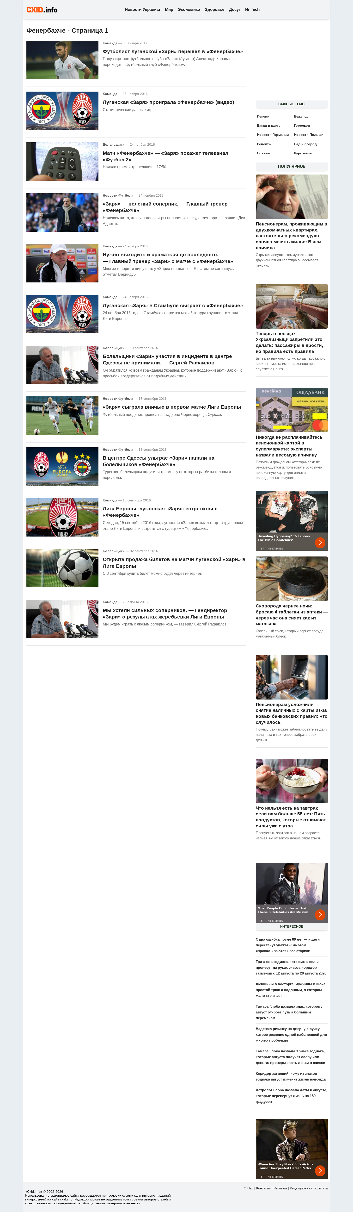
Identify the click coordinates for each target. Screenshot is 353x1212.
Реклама (280, 1188)
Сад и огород (305, 144)
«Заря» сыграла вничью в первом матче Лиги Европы (172, 407)
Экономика (189, 9)
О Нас (248, 1188)
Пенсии (263, 116)
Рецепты (264, 144)
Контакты (263, 1188)
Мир (169, 9)
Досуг (234, 9)
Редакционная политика (309, 1188)
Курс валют (304, 153)
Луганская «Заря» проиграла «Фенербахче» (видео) (168, 102)
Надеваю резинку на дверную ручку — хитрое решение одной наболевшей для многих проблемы (291, 1034)
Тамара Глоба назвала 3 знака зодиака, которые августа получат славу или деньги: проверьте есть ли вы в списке (290, 1057)
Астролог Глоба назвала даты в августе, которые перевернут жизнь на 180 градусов (291, 1096)
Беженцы (302, 116)
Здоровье (214, 9)
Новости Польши (308, 135)
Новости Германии (273, 135)
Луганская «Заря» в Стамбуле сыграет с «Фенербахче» (173, 305)
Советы (263, 153)
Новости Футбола (118, 195)
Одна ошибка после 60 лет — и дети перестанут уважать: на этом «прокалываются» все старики (288, 945)
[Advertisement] (289, 63)
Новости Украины (142, 9)
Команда (110, 43)
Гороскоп (302, 125)
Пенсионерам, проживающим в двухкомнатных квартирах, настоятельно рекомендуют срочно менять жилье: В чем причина (291, 235)
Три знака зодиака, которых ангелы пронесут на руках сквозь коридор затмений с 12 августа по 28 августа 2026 (291, 967)
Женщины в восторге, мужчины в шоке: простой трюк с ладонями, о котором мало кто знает (291, 990)
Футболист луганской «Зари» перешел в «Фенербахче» (173, 51)
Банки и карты (269, 125)
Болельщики (114, 144)
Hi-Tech (252, 9)
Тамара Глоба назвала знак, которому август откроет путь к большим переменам (289, 1012)
